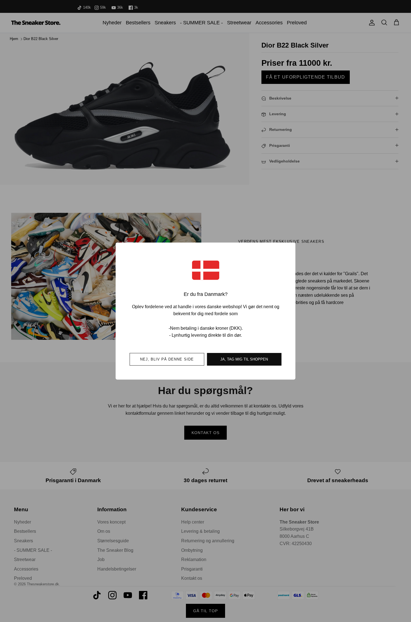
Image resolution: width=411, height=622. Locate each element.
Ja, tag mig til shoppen (244, 359)
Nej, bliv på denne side (167, 359)
